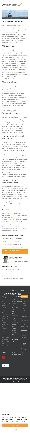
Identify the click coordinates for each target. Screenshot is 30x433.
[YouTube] (3, 357)
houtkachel (12, 219)
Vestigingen (15, 307)
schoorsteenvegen (14, 72)
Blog (13, 326)
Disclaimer (16, 381)
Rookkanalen (15, 299)
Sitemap (20, 381)
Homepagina (15, 296)
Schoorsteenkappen (17, 301)
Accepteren (15, 425)
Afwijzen (15, 429)
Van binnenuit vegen (14, 311)
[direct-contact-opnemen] (15, 256)
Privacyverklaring (21, 379)
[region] (15, 422)
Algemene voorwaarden (12, 379)
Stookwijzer (15, 347)
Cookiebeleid (24, 421)
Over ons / (14, 305)
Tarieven (14, 303)
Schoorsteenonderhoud (18, 298)
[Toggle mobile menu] (27, 5)
